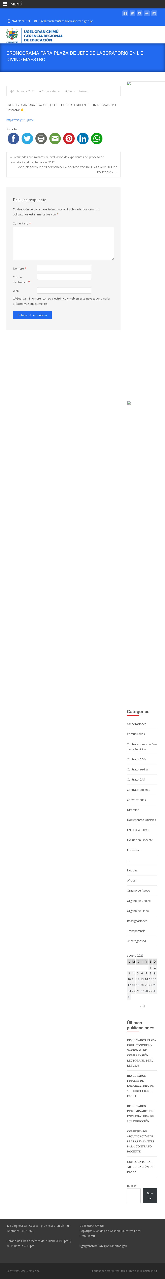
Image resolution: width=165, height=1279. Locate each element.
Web (16, 291)
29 (150, 991)
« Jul (142, 1006)
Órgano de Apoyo (138, 890)
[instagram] (154, 15)
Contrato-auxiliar (138, 769)
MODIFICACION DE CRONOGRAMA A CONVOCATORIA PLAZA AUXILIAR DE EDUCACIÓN (67, 169)
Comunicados (136, 734)
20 (142, 985)
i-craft (131, 1271)
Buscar (131, 1186)
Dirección (133, 810)
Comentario (22, 223)
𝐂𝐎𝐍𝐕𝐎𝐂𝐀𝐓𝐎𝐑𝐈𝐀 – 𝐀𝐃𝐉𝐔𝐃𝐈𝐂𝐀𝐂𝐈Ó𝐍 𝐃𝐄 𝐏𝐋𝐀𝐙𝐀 (140, 1167)
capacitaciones (136, 724)
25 (133, 991)
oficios (131, 880)
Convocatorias (51, 91)
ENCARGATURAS (138, 830)
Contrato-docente (138, 790)
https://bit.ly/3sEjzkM (19, 120)
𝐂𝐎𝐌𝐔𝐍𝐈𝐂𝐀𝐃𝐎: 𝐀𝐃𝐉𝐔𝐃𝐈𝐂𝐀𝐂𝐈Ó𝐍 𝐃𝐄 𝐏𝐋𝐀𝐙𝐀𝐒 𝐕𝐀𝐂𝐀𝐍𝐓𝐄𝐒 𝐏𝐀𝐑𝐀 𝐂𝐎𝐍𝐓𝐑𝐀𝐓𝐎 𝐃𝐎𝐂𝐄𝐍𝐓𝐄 (140, 1141)
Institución (133, 850)
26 (137, 991)
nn (128, 860)
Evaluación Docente (140, 840)
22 (150, 985)
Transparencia (136, 931)
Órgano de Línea (138, 911)
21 (146, 985)
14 (146, 979)
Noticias (132, 870)
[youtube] (139, 15)
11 (133, 979)
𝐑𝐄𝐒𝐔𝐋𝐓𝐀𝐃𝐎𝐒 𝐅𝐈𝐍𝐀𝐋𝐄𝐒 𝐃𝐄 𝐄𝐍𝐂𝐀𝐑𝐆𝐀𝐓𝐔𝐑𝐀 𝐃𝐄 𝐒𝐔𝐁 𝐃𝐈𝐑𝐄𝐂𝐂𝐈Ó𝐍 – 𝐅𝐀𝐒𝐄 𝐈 (140, 1086)
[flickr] (147, 15)
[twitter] (132, 15)
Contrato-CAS (136, 779)
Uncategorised (136, 941)
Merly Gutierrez (77, 91)
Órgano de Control (139, 901)
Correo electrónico (21, 279)
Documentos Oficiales (141, 820)
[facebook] (125, 15)
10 (129, 979)
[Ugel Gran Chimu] (31, 34)
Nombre (19, 268)
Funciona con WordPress (105, 1271)
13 (142, 979)
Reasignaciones (137, 921)
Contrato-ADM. (137, 759)
